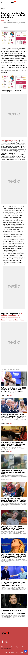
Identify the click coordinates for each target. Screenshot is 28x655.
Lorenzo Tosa (4, 395)
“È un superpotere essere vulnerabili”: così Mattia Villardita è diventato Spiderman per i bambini (13, 500)
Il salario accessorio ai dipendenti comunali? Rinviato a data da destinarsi (13, 317)
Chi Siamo (3, 647)
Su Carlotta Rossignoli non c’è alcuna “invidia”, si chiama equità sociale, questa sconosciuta (13, 444)
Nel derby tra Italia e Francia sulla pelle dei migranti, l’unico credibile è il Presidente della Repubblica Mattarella (13, 416)
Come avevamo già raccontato (9, 140)
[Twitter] (6, 641)
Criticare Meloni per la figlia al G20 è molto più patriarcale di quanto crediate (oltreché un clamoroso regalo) (13, 389)
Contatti (8, 647)
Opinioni (3, 8)
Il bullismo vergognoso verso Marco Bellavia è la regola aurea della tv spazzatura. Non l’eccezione (12, 528)
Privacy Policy (14, 647)
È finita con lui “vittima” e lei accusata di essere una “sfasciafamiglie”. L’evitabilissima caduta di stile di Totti (13, 612)
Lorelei (2, 20)
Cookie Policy (22, 647)
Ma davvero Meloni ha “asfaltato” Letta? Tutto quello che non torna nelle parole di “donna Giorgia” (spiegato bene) (13, 584)
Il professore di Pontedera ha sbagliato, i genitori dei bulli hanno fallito (13, 472)
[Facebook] (1, 641)
